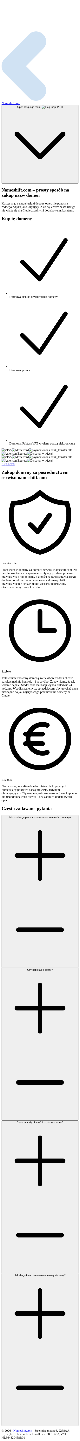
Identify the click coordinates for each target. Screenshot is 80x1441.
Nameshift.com (22, 1430)
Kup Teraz (8, 464)
